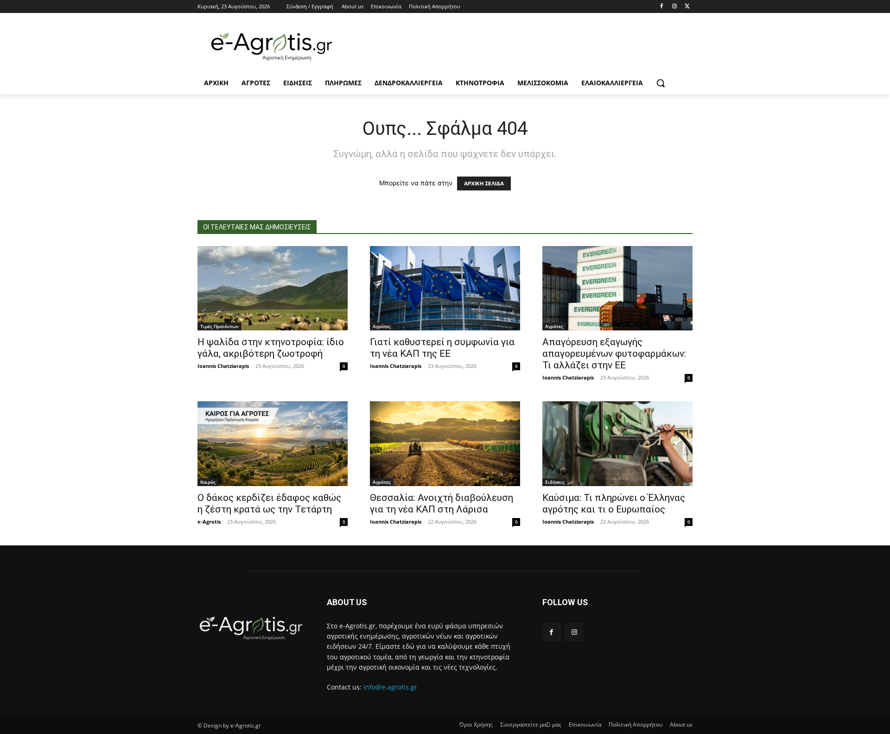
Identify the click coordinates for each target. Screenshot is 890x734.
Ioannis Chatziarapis (223, 365)
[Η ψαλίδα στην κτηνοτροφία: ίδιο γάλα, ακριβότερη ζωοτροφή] (272, 288)
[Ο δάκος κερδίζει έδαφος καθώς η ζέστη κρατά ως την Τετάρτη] (272, 443)
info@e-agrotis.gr (390, 687)
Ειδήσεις (555, 482)
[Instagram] (674, 6)
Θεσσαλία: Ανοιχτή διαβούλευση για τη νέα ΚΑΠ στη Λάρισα (441, 503)
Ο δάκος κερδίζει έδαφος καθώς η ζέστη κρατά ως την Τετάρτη (269, 503)
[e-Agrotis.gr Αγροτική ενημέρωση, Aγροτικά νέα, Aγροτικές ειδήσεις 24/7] (271, 47)
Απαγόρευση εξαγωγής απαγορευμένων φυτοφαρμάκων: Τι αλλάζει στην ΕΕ (614, 353)
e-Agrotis (209, 521)
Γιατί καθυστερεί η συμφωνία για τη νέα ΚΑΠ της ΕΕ (442, 347)
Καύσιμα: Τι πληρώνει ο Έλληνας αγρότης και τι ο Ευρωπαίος (613, 503)
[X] (687, 6)
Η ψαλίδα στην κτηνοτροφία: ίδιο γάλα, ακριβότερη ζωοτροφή (270, 347)
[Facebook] (661, 6)
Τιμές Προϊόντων (219, 326)
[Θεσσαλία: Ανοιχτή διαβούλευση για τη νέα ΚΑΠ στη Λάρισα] (445, 443)
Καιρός (208, 482)
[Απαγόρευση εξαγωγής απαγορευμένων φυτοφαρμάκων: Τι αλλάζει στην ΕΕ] (617, 288)
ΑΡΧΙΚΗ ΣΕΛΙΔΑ (484, 183)
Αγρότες (382, 326)
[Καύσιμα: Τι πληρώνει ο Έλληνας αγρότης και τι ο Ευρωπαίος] (617, 443)
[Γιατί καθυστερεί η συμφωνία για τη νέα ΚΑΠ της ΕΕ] (445, 288)
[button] (660, 83)
